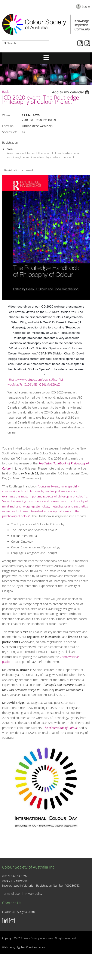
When (6, 115)
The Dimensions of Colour (60, 728)
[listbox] (71, 92)
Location (7, 126)
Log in (86, 6)
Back (5, 92)
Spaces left (9, 132)
